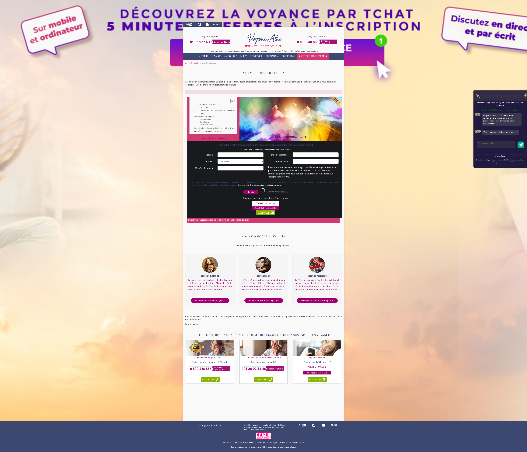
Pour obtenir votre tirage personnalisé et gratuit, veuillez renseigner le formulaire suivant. (218, 110)
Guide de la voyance (257, 430)
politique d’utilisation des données (312, 173)
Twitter (199, 24)
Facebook (207, 24)
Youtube (189, 24)
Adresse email (281, 161)
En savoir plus (500, 164)
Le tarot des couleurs (206, 105)
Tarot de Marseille (206, 125)
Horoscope (256, 56)
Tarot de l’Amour (206, 119)
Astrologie (230, 56)
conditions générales (278, 173)
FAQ (245, 430)
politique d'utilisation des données (250, 185)
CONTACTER (263, 213)
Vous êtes (208, 161)
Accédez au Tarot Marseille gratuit (317, 300)
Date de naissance (279, 154)
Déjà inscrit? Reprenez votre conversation (500, 110)
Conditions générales (252, 425)
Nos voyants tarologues (204, 116)
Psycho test (288, 56)
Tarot (243, 56)
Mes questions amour (313, 56)
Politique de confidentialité (274, 427)
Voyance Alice (263, 37)
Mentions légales (269, 425)
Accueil (203, 56)
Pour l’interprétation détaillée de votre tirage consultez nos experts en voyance (214, 129)
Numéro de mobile (204, 168)
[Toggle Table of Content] (231, 101)
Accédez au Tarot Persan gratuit (264, 300)
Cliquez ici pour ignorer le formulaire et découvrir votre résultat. (265, 149)
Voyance (216, 56)
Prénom (209, 154)
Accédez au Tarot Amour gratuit (210, 300)
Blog (216, 24)
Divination (272, 56)
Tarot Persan (204, 122)
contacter (208, 379)
